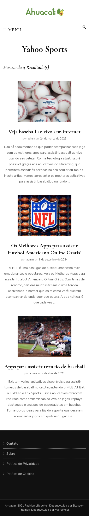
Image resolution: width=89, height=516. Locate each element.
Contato (12, 443)
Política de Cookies (20, 474)
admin (31, 139)
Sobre (10, 453)
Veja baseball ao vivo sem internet (44, 131)
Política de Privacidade (22, 463)
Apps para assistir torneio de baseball (44, 366)
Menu (15, 29)
